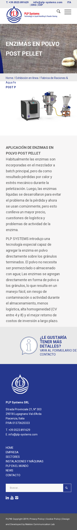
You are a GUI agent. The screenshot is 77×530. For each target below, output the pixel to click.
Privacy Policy (37, 519)
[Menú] (65, 12)
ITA (69, 2)
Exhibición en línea (27, 78)
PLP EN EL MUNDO (17, 465)
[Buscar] (56, 12)
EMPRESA (12, 452)
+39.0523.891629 (18, 2)
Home (9, 78)
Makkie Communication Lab (40, 524)
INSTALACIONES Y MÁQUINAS (24, 461)
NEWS (9, 470)
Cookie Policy (53, 519)
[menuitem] (56, 12)
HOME (9, 447)
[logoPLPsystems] (32, 14)
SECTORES (13, 456)
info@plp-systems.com (47, 2)
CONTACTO (13, 475)
